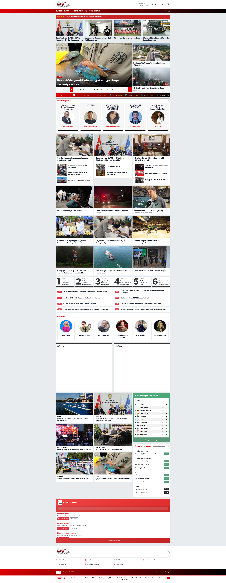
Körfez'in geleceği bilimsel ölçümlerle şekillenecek (111, 272)
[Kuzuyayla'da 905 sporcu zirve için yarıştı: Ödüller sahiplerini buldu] (74, 257)
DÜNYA (66, 11)
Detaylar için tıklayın (151, 440)
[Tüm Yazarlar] (168, 101)
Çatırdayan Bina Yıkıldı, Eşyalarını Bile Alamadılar (164, 283)
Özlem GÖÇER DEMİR (113, 126)
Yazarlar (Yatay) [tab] (64, 101)
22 (118, 89)
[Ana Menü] (169, 11)
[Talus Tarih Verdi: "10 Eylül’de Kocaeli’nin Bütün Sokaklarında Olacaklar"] (113, 404)
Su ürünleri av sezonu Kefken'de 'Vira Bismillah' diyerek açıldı (85, 291)
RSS (59, 572)
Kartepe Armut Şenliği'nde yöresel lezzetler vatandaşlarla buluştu (71, 242)
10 (83, 89)
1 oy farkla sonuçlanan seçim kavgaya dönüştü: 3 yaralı (111, 242)
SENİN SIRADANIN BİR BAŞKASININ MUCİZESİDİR (113, 107)
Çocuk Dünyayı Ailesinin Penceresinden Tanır (158, 107)
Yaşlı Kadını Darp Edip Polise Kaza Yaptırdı (125, 282)
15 (98, 89)
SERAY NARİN (158, 126)
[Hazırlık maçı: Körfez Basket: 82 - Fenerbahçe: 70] (151, 227)
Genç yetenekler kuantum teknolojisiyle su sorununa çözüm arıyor (86, 309)
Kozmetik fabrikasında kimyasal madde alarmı (112, 212)
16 (101, 89)
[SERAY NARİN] (158, 117)
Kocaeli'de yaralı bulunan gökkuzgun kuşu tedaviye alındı (141, 303)
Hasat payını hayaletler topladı (70, 211)
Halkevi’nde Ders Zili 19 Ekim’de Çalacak (135, 298)
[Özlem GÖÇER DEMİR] (113, 117)
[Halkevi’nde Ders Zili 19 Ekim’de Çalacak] (113, 435)
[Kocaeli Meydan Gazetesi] (64, 4)
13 (92, 89)
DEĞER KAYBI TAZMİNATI (135, 106)
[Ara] (167, 11)
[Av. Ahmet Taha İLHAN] (135, 117)
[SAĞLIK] (168, 346)
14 (95, 89)
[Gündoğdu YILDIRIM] (90, 117)
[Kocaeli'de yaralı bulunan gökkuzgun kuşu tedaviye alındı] (113, 463)
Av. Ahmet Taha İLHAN (135, 126)
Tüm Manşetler (62, 564)
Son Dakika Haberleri (93, 564)
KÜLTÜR (97, 11)
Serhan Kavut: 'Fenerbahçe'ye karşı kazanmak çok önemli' (148, 212)
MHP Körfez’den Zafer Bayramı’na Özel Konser (144, 283)
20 (112, 89)
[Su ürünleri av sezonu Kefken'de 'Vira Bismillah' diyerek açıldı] (74, 404)
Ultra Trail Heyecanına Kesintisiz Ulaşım (150, 271)
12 (89, 89)
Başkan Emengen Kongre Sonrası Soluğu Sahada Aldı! (87, 283)
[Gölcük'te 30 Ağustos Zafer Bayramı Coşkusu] (74, 463)
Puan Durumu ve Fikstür (151, 560)
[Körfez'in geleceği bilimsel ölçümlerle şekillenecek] (113, 257)
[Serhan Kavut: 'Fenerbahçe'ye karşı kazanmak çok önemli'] (151, 197)
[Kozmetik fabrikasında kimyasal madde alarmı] (113, 197)
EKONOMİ (74, 11)
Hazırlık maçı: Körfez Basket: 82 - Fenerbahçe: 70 (147, 242)
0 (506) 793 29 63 (64, 518)
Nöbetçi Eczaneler (63, 560)
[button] (166, 16)
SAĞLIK (118, 346)
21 (115, 89)
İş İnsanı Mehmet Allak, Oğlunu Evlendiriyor (67, 282)
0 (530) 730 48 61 (64, 528)
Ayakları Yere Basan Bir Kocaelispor (105, 282)
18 (107, 89)
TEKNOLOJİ (83, 11)
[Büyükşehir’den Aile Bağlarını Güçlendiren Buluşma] (74, 435)
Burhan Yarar (68, 126)
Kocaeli (60, 417)
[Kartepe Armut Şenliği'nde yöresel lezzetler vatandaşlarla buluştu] (74, 227)
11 (86, 89)
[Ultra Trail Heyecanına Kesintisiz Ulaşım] (151, 257)
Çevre (160, 278)
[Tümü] (168, 316)
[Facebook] (168, 551)
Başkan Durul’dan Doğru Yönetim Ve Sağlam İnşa (68, 107)
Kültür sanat (62, 447)
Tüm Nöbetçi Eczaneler (113, 540)
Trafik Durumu (120, 560)
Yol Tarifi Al (74, 518)
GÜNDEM (59, 11)
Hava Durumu (91, 560)
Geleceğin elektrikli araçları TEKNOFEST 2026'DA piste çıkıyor (143, 309)
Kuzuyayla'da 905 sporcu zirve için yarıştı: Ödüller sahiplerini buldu (71, 272)
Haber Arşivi (119, 564)
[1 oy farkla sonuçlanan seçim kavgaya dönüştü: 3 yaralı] (113, 227)
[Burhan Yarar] (68, 117)
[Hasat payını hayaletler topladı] (74, 197)
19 (110, 89)
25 (127, 89)
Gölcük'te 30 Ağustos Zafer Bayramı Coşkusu (79, 303)
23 (121, 89)
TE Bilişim (167, 572)
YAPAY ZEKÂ (90, 105)
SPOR (91, 11)
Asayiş (122, 278)
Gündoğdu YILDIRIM (90, 126)
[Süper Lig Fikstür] (168, 446)
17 (104, 89)
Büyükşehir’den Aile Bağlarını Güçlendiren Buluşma (82, 298)
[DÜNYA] (110, 346)
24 (124, 89)
